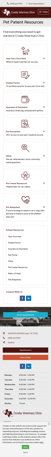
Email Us (11, 342)
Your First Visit (14, 236)
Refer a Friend (14, 273)
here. (42, 442)
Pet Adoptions (14, 279)
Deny (25, 452)
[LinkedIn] (28, 298)
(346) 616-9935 (25, 321)
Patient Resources (15, 230)
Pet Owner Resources (17, 267)
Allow (25, 447)
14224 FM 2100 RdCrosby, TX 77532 (23, 333)
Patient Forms (14, 242)
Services (7, 421)
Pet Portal (12, 255)
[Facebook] (22, 298)
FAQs (10, 261)
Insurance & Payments (18, 248)
